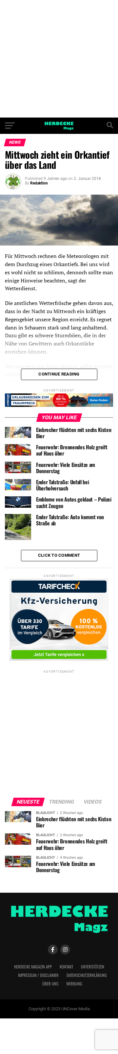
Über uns (50, 984)
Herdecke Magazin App (33, 967)
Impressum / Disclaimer (38, 975)
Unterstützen (92, 967)
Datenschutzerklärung (87, 975)
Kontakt (66, 967)
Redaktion (39, 183)
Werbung (74, 984)
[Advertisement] (59, 59)
